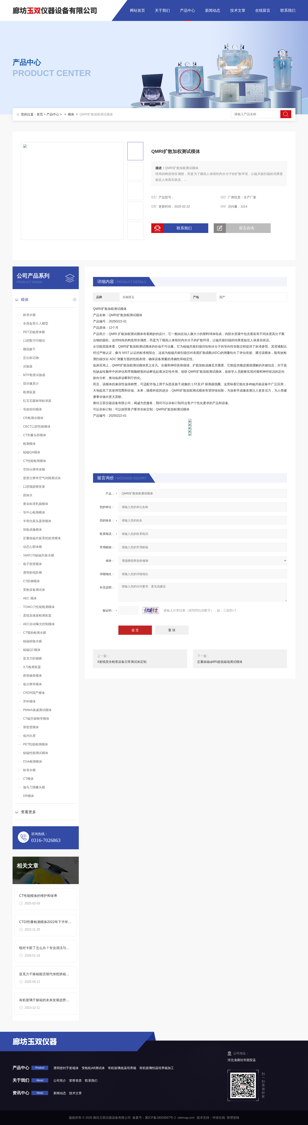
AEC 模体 (30, 598)
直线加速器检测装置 (37, 615)
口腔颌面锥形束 (34, 486)
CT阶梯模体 (31, 581)
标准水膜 (29, 315)
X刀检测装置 (32, 667)
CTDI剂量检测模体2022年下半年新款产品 (50, 922)
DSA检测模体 (32, 761)
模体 (71, 114)
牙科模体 (29, 701)
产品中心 (187, 10)
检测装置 (29, 392)
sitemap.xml (185, 1117)
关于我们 (162, 10)
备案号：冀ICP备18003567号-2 (154, 1117)
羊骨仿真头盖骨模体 (37, 521)
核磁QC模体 (31, 650)
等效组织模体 (32, 409)
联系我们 (287, 10)
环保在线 (218, 1117)
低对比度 (29, 735)
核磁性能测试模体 (35, 753)
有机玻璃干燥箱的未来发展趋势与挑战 (47, 1000)
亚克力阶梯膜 (32, 658)
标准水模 (29, 770)
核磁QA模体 (31, 452)
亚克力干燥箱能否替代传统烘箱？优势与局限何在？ (57, 974)
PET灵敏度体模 (34, 332)
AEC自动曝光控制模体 (39, 624)
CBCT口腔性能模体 (36, 426)
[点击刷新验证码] (150, 610)
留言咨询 (246, 228)
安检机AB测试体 (93, 1068)
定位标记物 (31, 357)
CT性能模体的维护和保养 (38, 895)
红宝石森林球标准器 (37, 400)
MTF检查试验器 (34, 375)
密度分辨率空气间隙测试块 (42, 478)
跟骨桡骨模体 (32, 675)
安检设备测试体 (34, 589)
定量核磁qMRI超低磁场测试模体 (219, 661)
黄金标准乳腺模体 (35, 504)
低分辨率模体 (32, 684)
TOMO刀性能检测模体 (39, 607)
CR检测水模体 (33, 418)
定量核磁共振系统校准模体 (42, 538)
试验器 (27, 366)
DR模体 (28, 796)
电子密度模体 (32, 564)
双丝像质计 (31, 383)
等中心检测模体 (34, 512)
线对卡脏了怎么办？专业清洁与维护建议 (49, 948)
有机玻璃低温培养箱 (122, 1068)
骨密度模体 (31, 727)
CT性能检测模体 (34, 461)
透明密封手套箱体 (66, 1068)
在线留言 (262, 10)
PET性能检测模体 (35, 744)
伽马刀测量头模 (34, 787)
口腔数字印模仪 (34, 340)
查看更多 (28, 812)
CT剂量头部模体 (34, 435)
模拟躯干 (29, 349)
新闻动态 (212, 10)
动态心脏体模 (32, 546)
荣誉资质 (75, 1080)
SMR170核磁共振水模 (38, 555)
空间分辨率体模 (34, 469)
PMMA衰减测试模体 (37, 710)
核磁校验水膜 (32, 641)
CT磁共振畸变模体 (36, 718)
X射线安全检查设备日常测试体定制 (121, 661)
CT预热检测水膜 (34, 632)
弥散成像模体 (32, 529)
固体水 (27, 495)
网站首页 (137, 10)
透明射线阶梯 (32, 572)
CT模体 (28, 778)
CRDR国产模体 (34, 692)
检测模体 (29, 443)
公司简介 (59, 1080)
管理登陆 (233, 1117)
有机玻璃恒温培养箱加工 (156, 1068)
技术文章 (237, 10)
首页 (40, 114)
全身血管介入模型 (35, 323)
